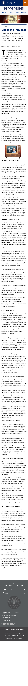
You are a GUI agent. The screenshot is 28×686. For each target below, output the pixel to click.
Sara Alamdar (16, 46)
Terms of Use (15, 635)
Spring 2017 (6, 46)
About (17, 12)
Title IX (22, 635)
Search (11, 12)
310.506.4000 (5, 620)
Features (4, 26)
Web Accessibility (17, 638)
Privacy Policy (8, 633)
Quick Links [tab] (7, 589)
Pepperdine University (7, 1)
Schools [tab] (6, 593)
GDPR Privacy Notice (18, 633)
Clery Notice (7, 635)
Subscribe (24, 12)
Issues (4, 12)
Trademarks (9, 638)
